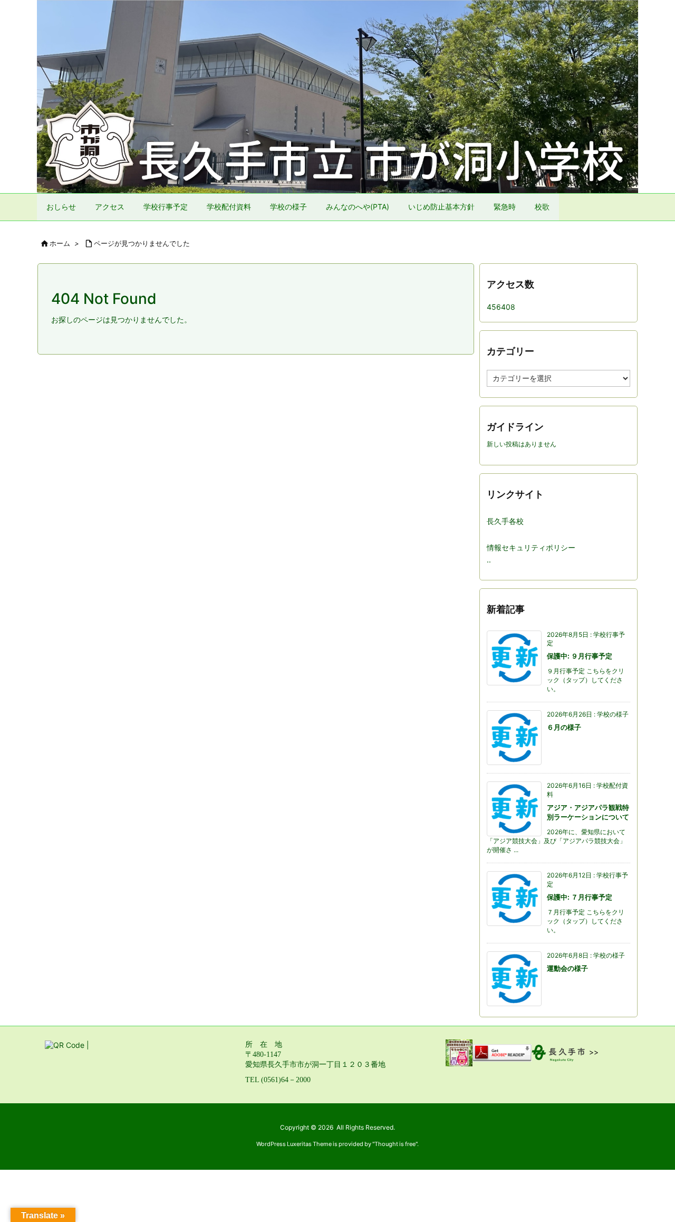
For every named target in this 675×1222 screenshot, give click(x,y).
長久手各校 (505, 521)
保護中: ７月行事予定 (579, 897)
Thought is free (395, 1144)
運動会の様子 (567, 968)
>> (594, 1051)
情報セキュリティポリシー (531, 547)
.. (489, 559)
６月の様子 (564, 727)
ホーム (60, 243)
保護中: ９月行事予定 (579, 656)
